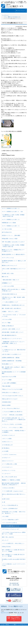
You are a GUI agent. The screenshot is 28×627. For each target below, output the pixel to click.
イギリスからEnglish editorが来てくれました (12, 395)
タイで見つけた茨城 (7, 229)
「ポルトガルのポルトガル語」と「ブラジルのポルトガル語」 (14, 315)
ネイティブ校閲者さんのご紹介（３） (11, 225)
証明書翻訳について (7, 283)
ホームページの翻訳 (7, 379)
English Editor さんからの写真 (9, 376)
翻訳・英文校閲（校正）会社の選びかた (11, 308)
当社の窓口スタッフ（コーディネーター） (12, 338)
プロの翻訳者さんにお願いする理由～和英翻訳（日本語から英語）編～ (13, 245)
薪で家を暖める (5, 448)
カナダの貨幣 (5, 451)
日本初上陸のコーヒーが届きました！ (11, 392)
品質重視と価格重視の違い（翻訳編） (11, 357)
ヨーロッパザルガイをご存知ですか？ (11, 408)
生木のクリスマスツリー (8, 460)
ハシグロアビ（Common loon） (9, 454)
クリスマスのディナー (7, 467)
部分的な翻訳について (7, 364)
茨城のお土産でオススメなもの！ (10, 398)
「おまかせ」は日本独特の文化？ (10, 508)
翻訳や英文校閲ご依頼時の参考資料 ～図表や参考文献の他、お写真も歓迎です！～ (14, 484)
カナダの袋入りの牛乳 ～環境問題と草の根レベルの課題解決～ (14, 431)
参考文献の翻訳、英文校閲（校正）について (12, 332)
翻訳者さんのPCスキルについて (9, 265)
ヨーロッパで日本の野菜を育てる (10, 505)
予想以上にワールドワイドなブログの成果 (12, 389)
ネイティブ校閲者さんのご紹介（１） (11, 208)
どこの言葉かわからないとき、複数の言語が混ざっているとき (14, 350)
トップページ (5, 15)
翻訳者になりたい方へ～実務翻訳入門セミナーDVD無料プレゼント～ (13, 250)
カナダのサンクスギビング (8, 435)
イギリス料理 (5, 516)
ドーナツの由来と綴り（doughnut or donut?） (13, 491)
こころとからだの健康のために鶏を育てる (12, 411)
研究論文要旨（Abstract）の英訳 (9, 238)
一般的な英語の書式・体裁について (10, 279)
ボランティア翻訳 (6, 322)
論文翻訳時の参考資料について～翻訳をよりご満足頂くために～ (14, 261)
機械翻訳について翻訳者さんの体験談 (11, 480)
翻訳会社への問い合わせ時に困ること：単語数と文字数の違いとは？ (14, 290)
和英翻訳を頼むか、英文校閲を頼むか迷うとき (13, 305)
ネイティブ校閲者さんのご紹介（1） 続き (12, 211)
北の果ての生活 (5, 499)
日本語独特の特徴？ (7, 402)
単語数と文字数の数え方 (8, 325)
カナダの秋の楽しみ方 (7, 444)
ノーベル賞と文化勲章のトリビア (10, 302)
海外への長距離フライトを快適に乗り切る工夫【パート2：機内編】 (13, 555)
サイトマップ (13, 614)
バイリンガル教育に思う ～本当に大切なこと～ (13, 543)
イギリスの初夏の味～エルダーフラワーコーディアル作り (14, 564)
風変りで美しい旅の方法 (8, 537)
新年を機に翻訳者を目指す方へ (10, 335)
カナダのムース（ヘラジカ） (9, 470)
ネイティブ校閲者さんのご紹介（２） (11, 219)
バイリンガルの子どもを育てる (9, 522)
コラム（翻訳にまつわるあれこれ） (12, 17)
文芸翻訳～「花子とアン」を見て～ (10, 311)
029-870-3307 (5, 612)
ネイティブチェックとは (8, 257)
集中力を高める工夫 (7, 232)
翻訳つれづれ (5, 276)
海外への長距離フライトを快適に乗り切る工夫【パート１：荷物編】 (13, 550)
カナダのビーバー (6, 457)
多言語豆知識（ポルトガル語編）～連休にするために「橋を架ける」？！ (14, 512)
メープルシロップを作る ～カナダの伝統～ (12, 424)
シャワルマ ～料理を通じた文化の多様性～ (12, 414)
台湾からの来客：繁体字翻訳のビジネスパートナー (14, 269)
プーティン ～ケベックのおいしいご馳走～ (12, 427)
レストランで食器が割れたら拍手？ (10, 519)
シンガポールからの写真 (8, 286)
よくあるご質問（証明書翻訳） (9, 383)
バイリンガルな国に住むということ (10, 526)
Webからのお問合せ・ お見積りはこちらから (16, 619)
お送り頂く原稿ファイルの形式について (11, 354)
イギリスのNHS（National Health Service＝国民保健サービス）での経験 (13, 533)
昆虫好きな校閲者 (6, 405)
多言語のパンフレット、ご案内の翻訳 (11, 235)
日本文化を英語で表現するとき (9, 294)
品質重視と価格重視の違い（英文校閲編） (12, 360)
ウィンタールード (6, 473)
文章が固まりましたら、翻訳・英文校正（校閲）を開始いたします (14, 298)
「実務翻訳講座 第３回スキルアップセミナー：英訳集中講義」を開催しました (14, 342)
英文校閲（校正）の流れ (8, 273)
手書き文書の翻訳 (6, 386)
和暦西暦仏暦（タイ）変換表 (9, 222)
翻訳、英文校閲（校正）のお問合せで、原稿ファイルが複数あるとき (14, 368)
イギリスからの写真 (7, 319)
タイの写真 (4, 346)
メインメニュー (21, 10)
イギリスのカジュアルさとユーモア (10, 529)
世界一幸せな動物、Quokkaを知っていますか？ (13, 241)
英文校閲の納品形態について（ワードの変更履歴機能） (14, 372)
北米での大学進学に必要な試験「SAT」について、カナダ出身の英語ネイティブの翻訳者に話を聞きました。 (14, 419)
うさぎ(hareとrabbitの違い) (8, 487)
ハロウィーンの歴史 (7, 438)
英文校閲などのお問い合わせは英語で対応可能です (14, 560)
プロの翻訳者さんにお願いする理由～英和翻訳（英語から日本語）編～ (13, 215)
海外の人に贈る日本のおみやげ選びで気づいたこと (14, 495)
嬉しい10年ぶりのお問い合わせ (9, 476)
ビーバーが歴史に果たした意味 (9, 464)
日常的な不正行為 (6, 546)
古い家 (3, 502)
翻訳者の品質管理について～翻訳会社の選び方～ (14, 254)
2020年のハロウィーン (7, 441)
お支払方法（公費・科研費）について (11, 329)
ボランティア (5, 540)
